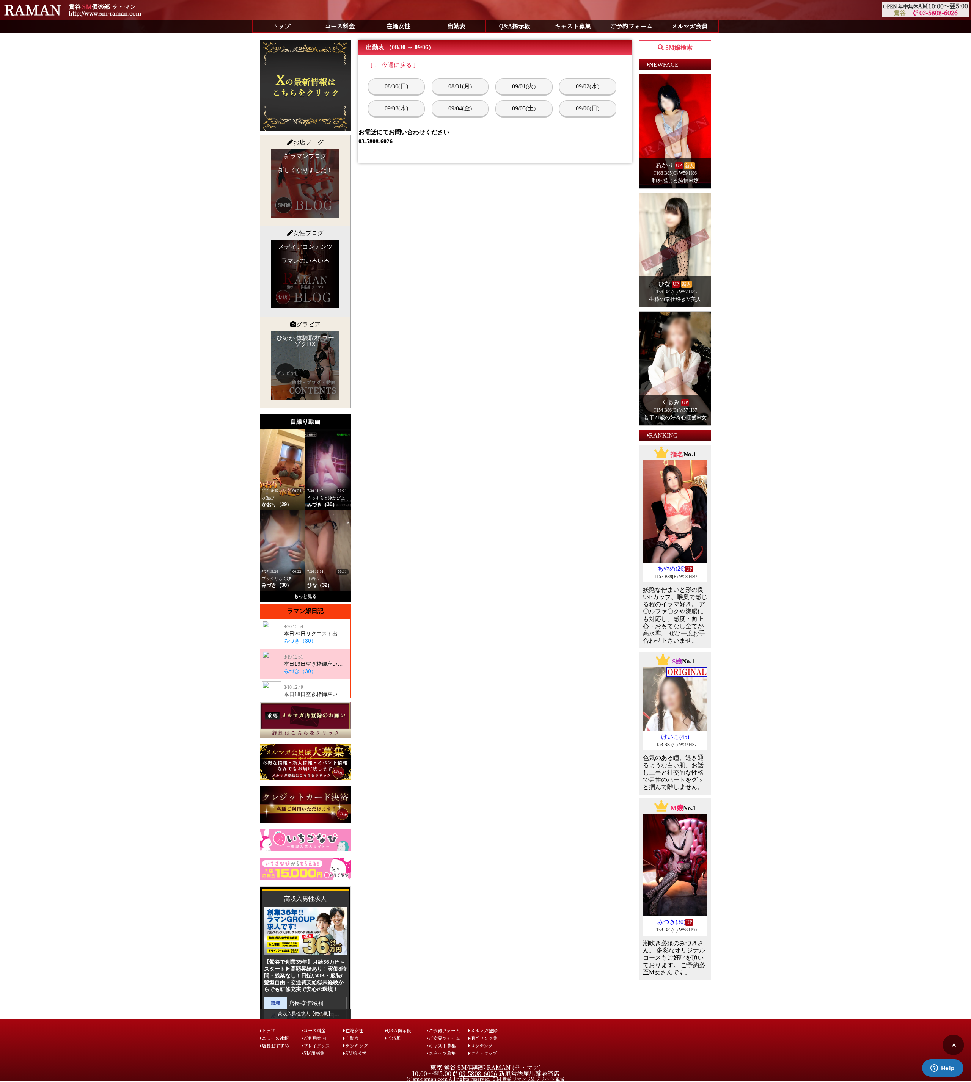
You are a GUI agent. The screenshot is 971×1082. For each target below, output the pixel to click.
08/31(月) (460, 86)
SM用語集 (314, 1053)
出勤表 (456, 26)
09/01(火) (524, 86)
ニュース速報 (275, 1038)
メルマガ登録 (484, 1030)
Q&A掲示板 (514, 26)
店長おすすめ (275, 1045)
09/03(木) (396, 108)
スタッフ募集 (442, 1053)
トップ (281, 26)
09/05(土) (524, 108)
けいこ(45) (675, 737)
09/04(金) (460, 108)
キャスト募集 (573, 26)
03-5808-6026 (938, 12)
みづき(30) (671, 922)
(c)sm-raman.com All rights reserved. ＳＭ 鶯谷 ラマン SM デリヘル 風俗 (485, 1079)
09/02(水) (587, 86)
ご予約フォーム (631, 26)
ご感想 (394, 1038)
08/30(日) (396, 86)
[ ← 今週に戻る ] (393, 65)
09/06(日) (587, 108)
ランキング (356, 1045)
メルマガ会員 (689, 26)
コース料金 (340, 26)
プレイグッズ (316, 1045)
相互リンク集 (484, 1038)
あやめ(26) (671, 568)
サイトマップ (483, 1053)
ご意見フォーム (444, 1038)
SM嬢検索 (355, 1053)
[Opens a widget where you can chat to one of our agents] (942, 1068)
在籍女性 (398, 26)
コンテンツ (481, 1045)
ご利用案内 (314, 1038)
